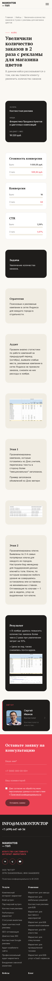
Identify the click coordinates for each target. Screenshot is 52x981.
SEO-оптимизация (10, 932)
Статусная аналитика (12, 920)
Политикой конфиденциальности (26, 794)
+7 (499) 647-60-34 (13, 829)
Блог (30, 973)
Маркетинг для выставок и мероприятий (35, 915)
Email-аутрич (8, 900)
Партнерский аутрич (11, 904)
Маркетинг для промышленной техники (35, 947)
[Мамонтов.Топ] (9, 4)
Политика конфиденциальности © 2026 (20, 879)
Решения (33, 887)
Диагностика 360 (10, 936)
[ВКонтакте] (5, 861)
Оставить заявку (17, 802)
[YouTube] (20, 861)
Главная (9, 17)
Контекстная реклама (12, 908)
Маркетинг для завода (38, 892)
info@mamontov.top (25, 823)
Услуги (5, 887)
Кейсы (18, 17)
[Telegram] (12, 861)
